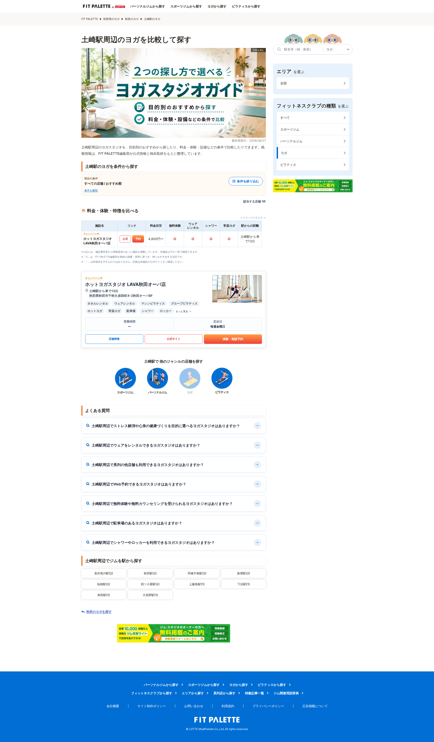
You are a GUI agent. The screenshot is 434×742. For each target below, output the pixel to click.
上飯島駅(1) (197, 584)
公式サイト (173, 338)
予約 (138, 238)
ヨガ (284, 153)
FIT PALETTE (89, 19)
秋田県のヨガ (111, 19)
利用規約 (228, 706)
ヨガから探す (217, 6)
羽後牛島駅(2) (197, 573)
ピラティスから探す (246, 6)
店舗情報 (114, 338)
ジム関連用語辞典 (286, 693)
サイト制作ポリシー (151, 706)
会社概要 (112, 706)
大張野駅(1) (150, 595)
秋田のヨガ (132, 19)
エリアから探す (193, 693)
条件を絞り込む (248, 181)
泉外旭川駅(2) (103, 573)
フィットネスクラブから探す (151, 693)
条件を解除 (91, 190)
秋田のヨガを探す (99, 611)
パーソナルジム (291, 141)
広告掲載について (315, 706)
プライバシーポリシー (268, 706)
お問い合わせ (193, 706)
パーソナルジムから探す (147, 6)
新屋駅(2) (243, 573)
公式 (125, 238)
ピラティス (288, 164)
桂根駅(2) (103, 584)
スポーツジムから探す (186, 6)
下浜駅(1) (243, 584)
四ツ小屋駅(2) (150, 584)
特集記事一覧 (254, 693)
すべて (285, 117)
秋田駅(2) (150, 573)
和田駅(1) (103, 595)
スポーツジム (289, 129)
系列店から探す (224, 693)
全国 (283, 83)
